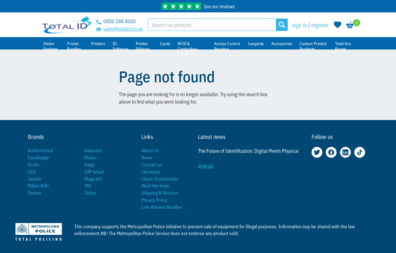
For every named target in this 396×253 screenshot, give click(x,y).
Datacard (92, 150)
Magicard (92, 178)
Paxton (34, 192)
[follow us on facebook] (331, 152)
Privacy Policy (154, 199)
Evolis (33, 164)
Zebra (90, 192)
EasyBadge (38, 157)
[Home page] (67, 25)
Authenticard (40, 150)
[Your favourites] (337, 24)
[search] (281, 25)
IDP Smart (94, 171)
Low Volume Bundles (161, 207)
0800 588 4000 (119, 21)
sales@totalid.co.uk (123, 28)
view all (205, 165)
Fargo (89, 164)
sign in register (310, 25)
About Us (150, 150)
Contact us (151, 164)
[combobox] (212, 25)
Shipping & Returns (159, 192)
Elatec (90, 157)
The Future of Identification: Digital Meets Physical (248, 150)
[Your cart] (350, 25)
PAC (88, 185)
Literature (150, 171)
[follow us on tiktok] (359, 152)
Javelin (34, 178)
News (147, 157)
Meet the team (155, 185)
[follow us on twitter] (317, 152)
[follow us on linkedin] (345, 152)
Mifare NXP (38, 185)
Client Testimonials (159, 178)
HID (32, 171)
